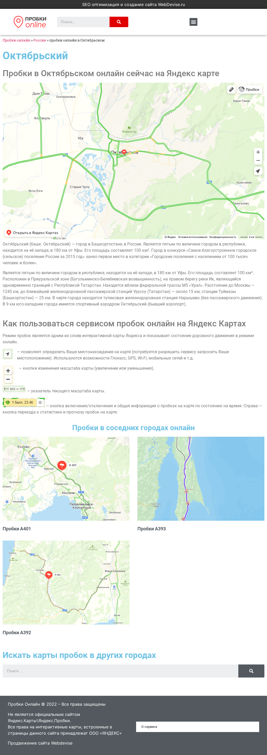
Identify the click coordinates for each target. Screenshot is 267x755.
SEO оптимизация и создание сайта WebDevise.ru (133, 4)
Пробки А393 (151, 528)
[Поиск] (119, 22)
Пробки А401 (17, 528)
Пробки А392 (17, 632)
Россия (39, 40)
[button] (193, 22)
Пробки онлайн (16, 40)
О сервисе (149, 727)
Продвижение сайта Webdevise (40, 743)
